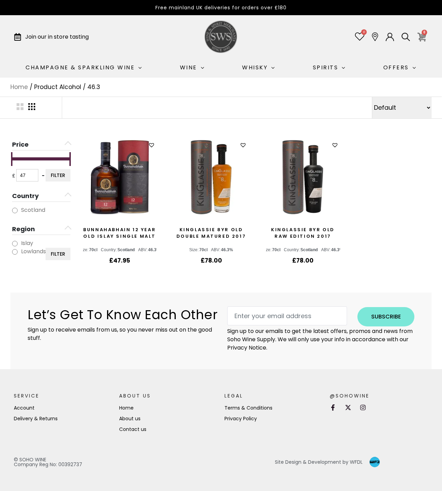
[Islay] (15, 243)
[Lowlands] (15, 252)
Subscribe (386, 317)
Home (19, 87)
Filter (58, 175)
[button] (152, 145)
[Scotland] (15, 210)
